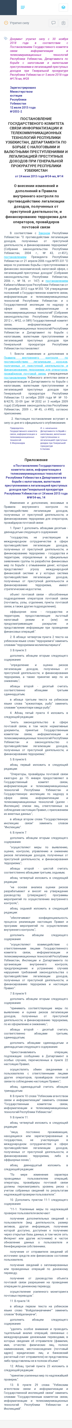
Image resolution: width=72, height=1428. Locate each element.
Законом (44, 233)
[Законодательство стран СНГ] (8, 7)
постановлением (15, 257)
